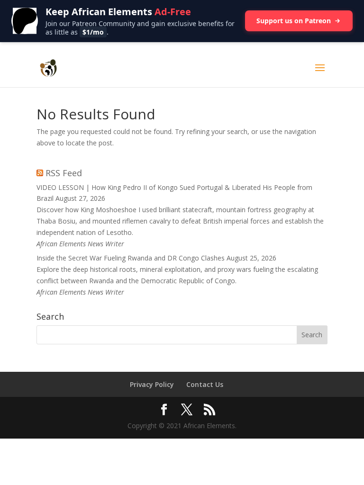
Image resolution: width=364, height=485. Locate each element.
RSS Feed (64, 173)
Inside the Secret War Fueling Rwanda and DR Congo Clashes (130, 257)
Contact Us (204, 384)
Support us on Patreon (293, 20)
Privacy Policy (152, 384)
